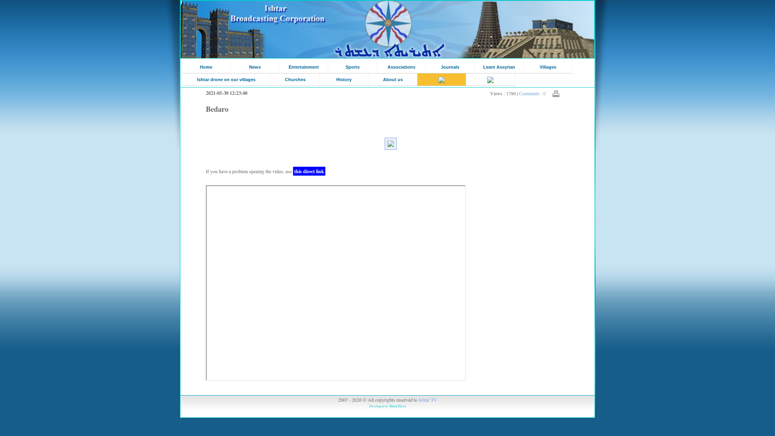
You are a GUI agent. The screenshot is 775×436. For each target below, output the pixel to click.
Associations (401, 67)
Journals (450, 67)
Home (206, 67)
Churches (295, 79)
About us (393, 79)
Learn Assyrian (499, 67)
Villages (548, 67)
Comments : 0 (532, 93)
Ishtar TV (428, 399)
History (344, 79)
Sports (353, 67)
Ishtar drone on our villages (226, 79)
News (255, 67)
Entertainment (304, 67)
